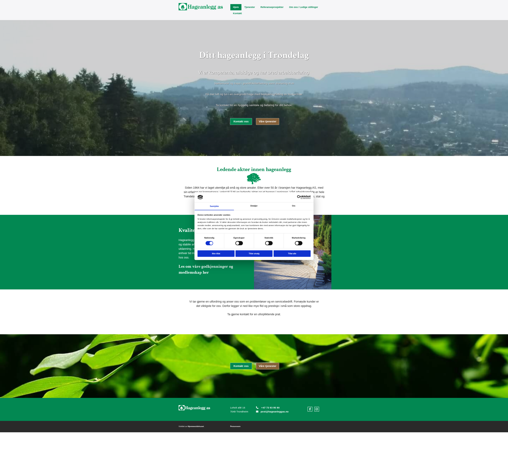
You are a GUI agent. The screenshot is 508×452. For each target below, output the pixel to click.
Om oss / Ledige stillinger (303, 7)
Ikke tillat (216, 254)
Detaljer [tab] (254, 206)
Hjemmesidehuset (196, 426)
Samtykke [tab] (214, 206)
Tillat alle (292, 254)
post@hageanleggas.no (275, 411)
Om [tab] (293, 206)
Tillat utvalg (254, 254)
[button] (241, 121)
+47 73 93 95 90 (270, 407)
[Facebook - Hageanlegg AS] (310, 409)
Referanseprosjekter (272, 7)
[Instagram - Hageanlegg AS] (317, 409)
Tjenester (249, 7)
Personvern (235, 426)
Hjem (236, 7)
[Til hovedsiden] (203, 6)
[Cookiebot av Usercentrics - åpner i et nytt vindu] (299, 197)
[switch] (239, 243)
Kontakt (237, 13)
